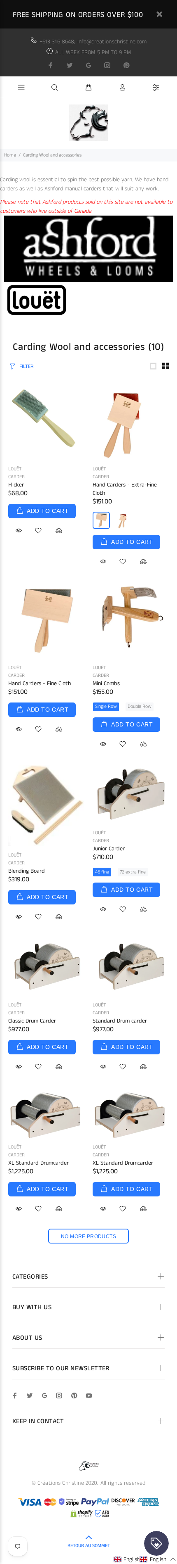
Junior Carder (109, 849)
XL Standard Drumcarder (38, 1163)
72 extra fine (133, 872)
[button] (131, 1559)
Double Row (139, 706)
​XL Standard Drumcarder (123, 1163)
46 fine (102, 872)
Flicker (16, 485)
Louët (14, 468)
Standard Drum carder (120, 1021)
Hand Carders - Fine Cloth (39, 683)
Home (10, 155)
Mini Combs (106, 683)
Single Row (106, 706)
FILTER (26, 366)
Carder (16, 476)
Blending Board (26, 871)
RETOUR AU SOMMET (89, 1545)
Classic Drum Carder (32, 1021)
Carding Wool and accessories (52, 155)
